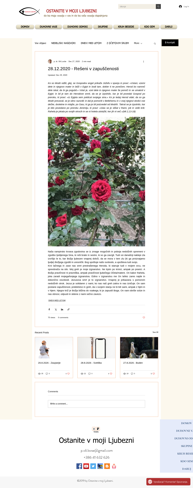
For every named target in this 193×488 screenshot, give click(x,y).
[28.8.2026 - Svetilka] (97, 347)
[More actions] (143, 61)
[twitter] (93, 466)
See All (155, 332)
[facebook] (79, 466)
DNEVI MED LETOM (57, 300)
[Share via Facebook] (49, 309)
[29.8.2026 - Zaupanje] (54, 347)
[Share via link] (68, 309)
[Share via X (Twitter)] (55, 309)
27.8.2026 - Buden (133, 363)
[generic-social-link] (100, 466)
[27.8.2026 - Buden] (139, 347)
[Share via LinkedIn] (62, 309)
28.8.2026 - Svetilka (91, 363)
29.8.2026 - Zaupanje (49, 363)
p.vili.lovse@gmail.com (97, 450)
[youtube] (86, 466)
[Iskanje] (158, 6)
